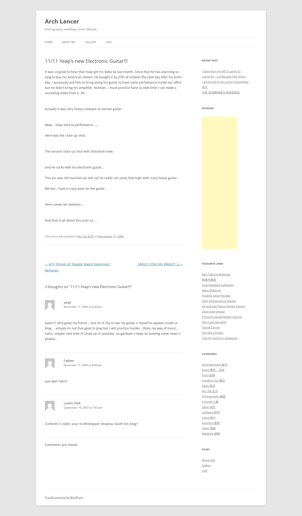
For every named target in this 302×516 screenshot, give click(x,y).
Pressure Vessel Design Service (222, 317)
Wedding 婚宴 (211, 434)
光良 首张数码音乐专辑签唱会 (221, 92)
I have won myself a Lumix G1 (221, 71)
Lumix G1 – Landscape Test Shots (224, 76)
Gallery (90, 42)
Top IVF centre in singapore (220, 338)
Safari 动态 (209, 407)
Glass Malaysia (211, 290)
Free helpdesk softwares (218, 285)
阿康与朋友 (209, 280)
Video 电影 (209, 428)
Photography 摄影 (214, 396)
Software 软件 (211, 412)
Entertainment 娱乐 (214, 365)
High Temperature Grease (219, 301)
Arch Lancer (62, 21)
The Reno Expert (213, 333)
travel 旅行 (209, 418)
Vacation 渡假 (211, 423)
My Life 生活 (85, 236)
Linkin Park (72, 403)
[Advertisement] (219, 182)
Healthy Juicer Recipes (216, 296)
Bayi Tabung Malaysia (216, 274)
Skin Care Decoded (214, 322)
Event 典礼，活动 (213, 370)
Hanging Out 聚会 (213, 380)
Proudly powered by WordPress (64, 497)
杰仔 (205, 87)
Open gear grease (213, 311)
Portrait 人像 (210, 402)
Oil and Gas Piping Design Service (223, 306)
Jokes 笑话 (208, 386)
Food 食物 (208, 375)
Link (108, 42)
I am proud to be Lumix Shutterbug (225, 82)
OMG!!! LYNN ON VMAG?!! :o (160, 264)
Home (49, 42)
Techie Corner (211, 327)
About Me (68, 42)
